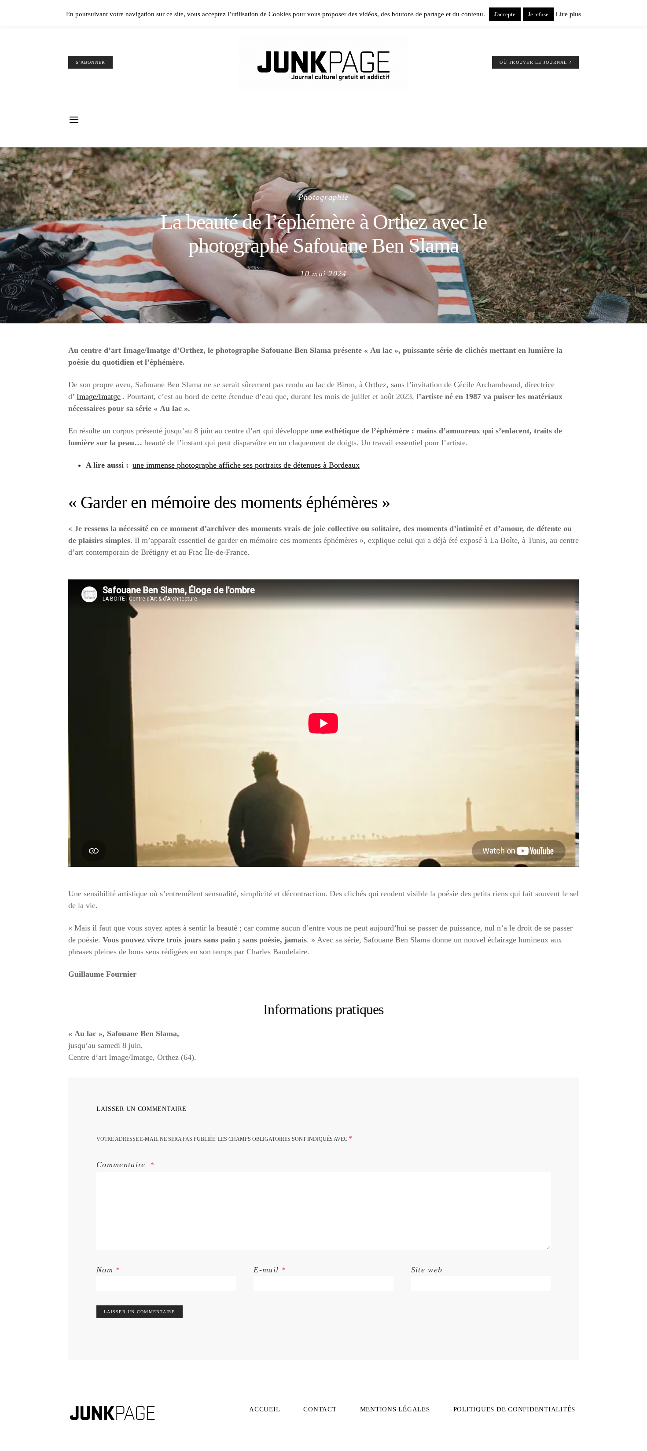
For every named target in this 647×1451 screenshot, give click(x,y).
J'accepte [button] (504, 14)
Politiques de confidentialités (514, 1409)
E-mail (270, 1269)
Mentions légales (395, 1409)
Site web (427, 1269)
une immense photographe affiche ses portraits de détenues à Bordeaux (246, 465)
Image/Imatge (99, 396)
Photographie (323, 197)
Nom (108, 1269)
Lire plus (568, 14)
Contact (319, 1409)
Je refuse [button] (538, 14)
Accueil (264, 1409)
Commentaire (122, 1164)
